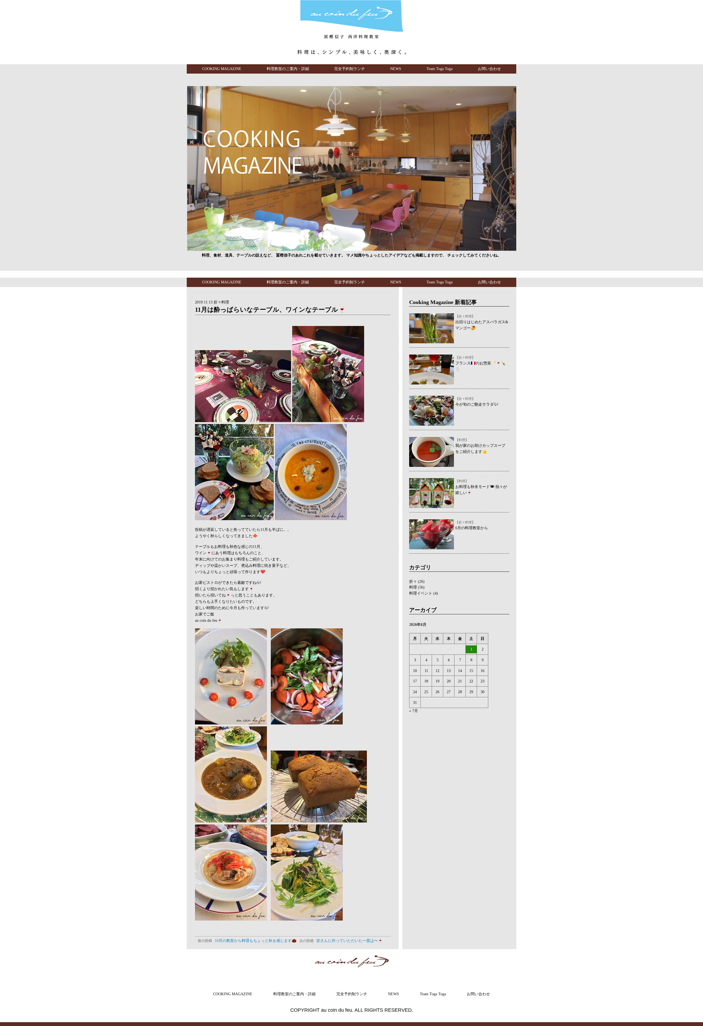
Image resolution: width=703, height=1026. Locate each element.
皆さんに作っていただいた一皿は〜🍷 (341, 940)
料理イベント (420, 593)
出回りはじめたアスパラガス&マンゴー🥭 (481, 322)
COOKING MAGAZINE (221, 68)
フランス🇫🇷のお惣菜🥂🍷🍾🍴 (480, 363)
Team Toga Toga (439, 68)
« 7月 (413, 711)
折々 (413, 581)
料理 (413, 587)
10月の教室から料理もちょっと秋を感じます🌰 (247, 940)
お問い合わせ (489, 68)
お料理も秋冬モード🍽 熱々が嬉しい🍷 (481, 487)
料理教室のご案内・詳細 (288, 68)
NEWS (395, 68)
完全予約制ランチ (349, 68)
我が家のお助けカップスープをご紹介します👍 (480, 446)
